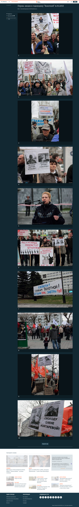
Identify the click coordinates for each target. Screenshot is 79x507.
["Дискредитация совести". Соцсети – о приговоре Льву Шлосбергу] (55, 478)
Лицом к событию (18, 477)
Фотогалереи (15, 1)
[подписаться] (61, 497)
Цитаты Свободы (40, 477)
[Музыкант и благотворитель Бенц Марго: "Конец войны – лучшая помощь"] (17, 461)
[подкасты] (71, 2)
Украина (8, 468)
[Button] (9, 14)
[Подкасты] (58, 497)
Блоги (30, 468)
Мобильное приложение (11, 496)
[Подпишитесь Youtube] (48, 497)
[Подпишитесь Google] (41, 497)
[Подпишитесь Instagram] (53, 497)
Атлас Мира (17, 482)
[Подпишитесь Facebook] (43, 497)
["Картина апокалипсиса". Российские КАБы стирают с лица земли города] (55, 485)
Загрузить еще (45, 443)
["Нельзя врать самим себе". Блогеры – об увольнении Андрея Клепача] (32, 478)
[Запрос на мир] (10, 478)
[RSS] (56, 497)
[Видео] (68, 2)
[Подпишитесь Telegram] (51, 497)
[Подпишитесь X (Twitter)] (46, 497)
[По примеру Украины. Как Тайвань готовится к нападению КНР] (32, 487)
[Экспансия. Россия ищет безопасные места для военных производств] (10, 484)
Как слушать (25, 496)
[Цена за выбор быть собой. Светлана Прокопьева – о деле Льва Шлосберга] (39, 461)
